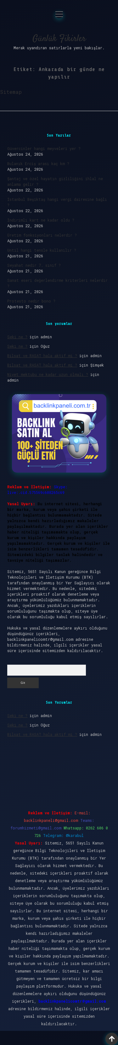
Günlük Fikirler (59, 39)
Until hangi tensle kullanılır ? (41, 250)
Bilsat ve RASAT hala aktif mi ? (42, 355)
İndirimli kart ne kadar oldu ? (40, 219)
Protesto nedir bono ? (31, 300)
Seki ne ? (17, 336)
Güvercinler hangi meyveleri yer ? (44, 148)
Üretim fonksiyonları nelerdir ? (42, 235)
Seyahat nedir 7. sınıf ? (34, 265)
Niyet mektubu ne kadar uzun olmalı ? (47, 374)
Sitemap (11, 91)
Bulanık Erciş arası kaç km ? (38, 163)
